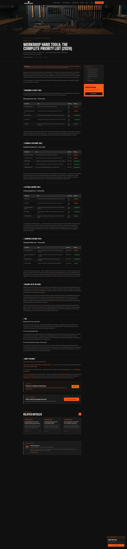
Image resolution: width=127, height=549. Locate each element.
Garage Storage (75, 2)
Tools (86, 2)
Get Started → (93, 93)
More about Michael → (34, 452)
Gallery (82, 2)
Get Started (99, 2)
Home (24, 38)
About (92, 2)
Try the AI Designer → (71, 399)
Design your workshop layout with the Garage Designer (37, 364)
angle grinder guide (63, 374)
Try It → (75, 386)
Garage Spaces (56, 2)
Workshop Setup (66, 2)
